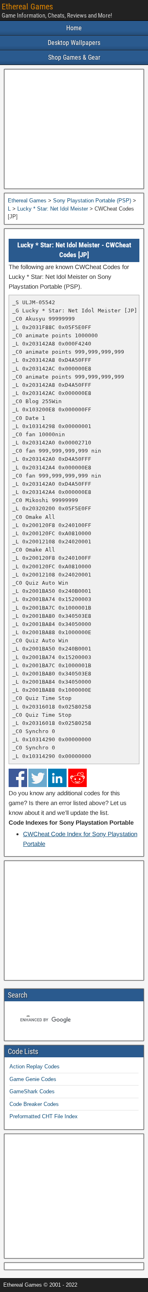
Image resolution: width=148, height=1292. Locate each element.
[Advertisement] (74, 129)
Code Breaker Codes (34, 1104)
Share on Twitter (37, 778)
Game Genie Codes (32, 1079)
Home (74, 28)
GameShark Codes (32, 1091)
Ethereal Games (27, 6)
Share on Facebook (18, 778)
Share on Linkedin (57, 778)
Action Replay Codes (34, 1066)
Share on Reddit (77, 778)
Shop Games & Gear (74, 57)
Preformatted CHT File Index (43, 1116)
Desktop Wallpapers (74, 43)
